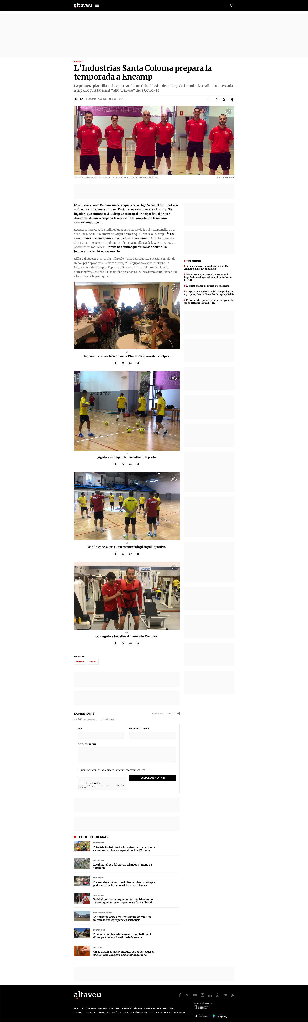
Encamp (80, 662)
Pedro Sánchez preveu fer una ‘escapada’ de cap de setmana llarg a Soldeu (208, 301)
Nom (80, 729)
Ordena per (157, 714)
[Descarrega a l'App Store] (201, 1016)
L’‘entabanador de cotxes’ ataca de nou (207, 285)
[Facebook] (210, 99)
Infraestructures (102, 913)
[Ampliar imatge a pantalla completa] (228, 111)
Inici (77, 1008)
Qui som (78, 1012)
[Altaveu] (83, 5)
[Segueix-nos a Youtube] (195, 995)
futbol (93, 662)
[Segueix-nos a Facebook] (180, 995)
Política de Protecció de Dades (129, 1012)
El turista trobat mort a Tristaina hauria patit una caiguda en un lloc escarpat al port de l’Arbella (124, 849)
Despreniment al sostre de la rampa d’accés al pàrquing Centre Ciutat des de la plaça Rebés (209, 293)
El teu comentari (87, 744)
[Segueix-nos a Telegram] (225, 995)
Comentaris (118, 99)
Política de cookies (161, 1012)
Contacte (90, 1012)
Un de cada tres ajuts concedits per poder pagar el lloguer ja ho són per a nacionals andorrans (123, 953)
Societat (97, 947)
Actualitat (89, 1008)
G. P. (81, 99)
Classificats (152, 1008)
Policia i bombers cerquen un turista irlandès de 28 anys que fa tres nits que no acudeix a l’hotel (123, 901)
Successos (98, 843)
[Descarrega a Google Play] (220, 1016)
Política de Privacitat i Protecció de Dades (124, 770)
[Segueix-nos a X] (187, 995)
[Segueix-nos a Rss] (232, 995)
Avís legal (179, 1012)
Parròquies (99, 930)
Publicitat (104, 1012)
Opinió (102, 1008)
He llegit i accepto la (113, 770)
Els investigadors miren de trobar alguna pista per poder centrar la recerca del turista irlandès (124, 884)
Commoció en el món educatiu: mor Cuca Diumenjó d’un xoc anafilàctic (207, 267)
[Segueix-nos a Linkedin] (210, 995)
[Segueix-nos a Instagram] (202, 995)
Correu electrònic (139, 729)
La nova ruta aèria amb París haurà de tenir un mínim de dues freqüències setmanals (122, 918)
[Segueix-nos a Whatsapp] (217, 995)
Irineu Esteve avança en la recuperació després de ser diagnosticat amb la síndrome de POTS (208, 277)
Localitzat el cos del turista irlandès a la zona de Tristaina (122, 866)
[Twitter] (217, 99)
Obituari (168, 1008)
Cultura (114, 1008)
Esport (78, 61)
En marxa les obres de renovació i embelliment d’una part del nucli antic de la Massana (122, 936)
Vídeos (137, 1008)
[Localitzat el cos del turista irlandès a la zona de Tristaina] (82, 863)
